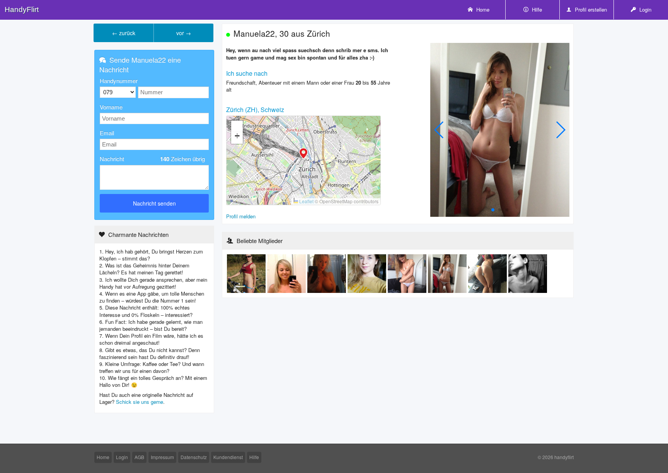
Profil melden (241, 216)
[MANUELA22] (408, 273)
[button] (303, 154)
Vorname (111, 107)
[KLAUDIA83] (527, 273)
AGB (139, 457)
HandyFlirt (22, 9)
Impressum (162, 457)
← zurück (123, 33)
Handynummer (119, 81)
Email (107, 133)
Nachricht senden (154, 203)
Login (644, 9)
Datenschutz (194, 457)
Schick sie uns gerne (139, 401)
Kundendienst (228, 457)
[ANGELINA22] (247, 273)
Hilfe (536, 9)
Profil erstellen (590, 9)
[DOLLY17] (368, 273)
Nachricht (152, 159)
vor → (183, 33)
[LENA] (287, 273)
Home (482, 9)
